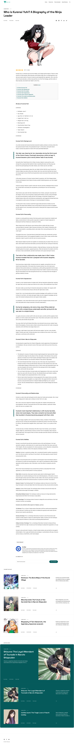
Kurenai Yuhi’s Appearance (23, 93)
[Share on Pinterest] (61, 20)
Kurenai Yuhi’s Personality (22, 91)
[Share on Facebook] (56, 20)
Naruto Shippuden (20, 542)
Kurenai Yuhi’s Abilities (22, 98)
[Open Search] (70, 2)
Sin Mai (6, 20)
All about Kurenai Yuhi (21, 87)
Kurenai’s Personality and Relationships (25, 96)
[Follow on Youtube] (9, 739)
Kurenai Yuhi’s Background (22, 89)
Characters (6, 8)
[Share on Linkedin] (59, 20)
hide (39, 85)
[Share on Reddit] (64, 20)
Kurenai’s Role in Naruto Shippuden (24, 94)
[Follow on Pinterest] (7, 739)
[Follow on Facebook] (4, 739)
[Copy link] (66, 20)
